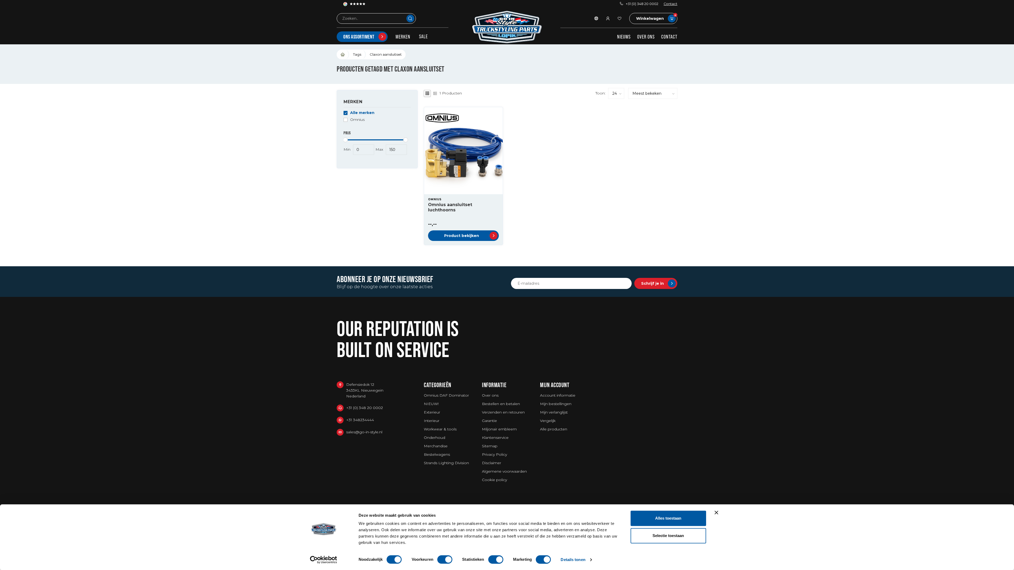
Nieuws (624, 37)
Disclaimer (491, 462)
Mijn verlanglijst (554, 412)
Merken (403, 37)
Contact (670, 4)
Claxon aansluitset (386, 54)
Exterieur (432, 412)
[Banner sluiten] (716, 512)
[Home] (343, 54)
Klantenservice (495, 437)
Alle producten (553, 429)
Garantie (489, 420)
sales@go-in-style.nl (364, 432)
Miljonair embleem (499, 429)
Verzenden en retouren (503, 412)
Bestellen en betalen (501, 403)
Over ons (646, 37)
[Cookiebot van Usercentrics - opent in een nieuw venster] (324, 560)
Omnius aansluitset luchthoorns (450, 207)
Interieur (431, 420)
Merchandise (436, 446)
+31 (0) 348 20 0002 (642, 4)
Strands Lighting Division (446, 462)
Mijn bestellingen (555, 403)
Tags (357, 54)
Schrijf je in (652, 283)
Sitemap (489, 446)
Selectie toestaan (668, 535)
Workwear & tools (440, 429)
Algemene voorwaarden (504, 471)
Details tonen (573, 559)
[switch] (444, 559)
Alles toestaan (668, 518)
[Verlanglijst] (619, 18)
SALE (423, 36)
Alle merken (362, 113)
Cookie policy (494, 479)
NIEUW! (431, 403)
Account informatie (557, 395)
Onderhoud (434, 437)
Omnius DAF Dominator (446, 395)
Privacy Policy (494, 454)
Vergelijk (548, 420)
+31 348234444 (360, 419)
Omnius (357, 120)
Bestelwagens (437, 454)
